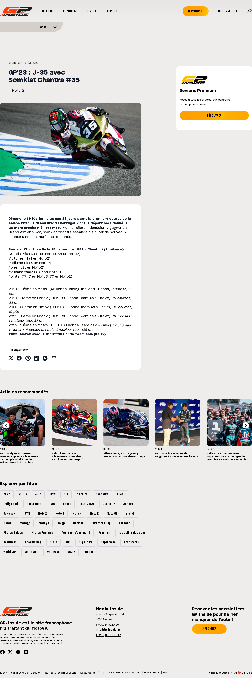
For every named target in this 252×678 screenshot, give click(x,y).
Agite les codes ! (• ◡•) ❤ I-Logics (230, 673)
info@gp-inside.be (108, 629)
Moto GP (48, 11)
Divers (91, 11)
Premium (112, 11)
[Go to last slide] (6, 425)
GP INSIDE (14, 63)
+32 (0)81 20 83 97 (108, 635)
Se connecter (227, 11)
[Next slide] (246, 425)
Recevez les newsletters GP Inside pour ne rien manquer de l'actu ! (218, 614)
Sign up (4, 673)
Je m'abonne (195, 11)
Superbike (70, 11)
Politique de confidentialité (59, 673)
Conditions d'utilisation (25, 673)
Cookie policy (87, 673)
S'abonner (209, 628)
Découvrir (214, 115)
